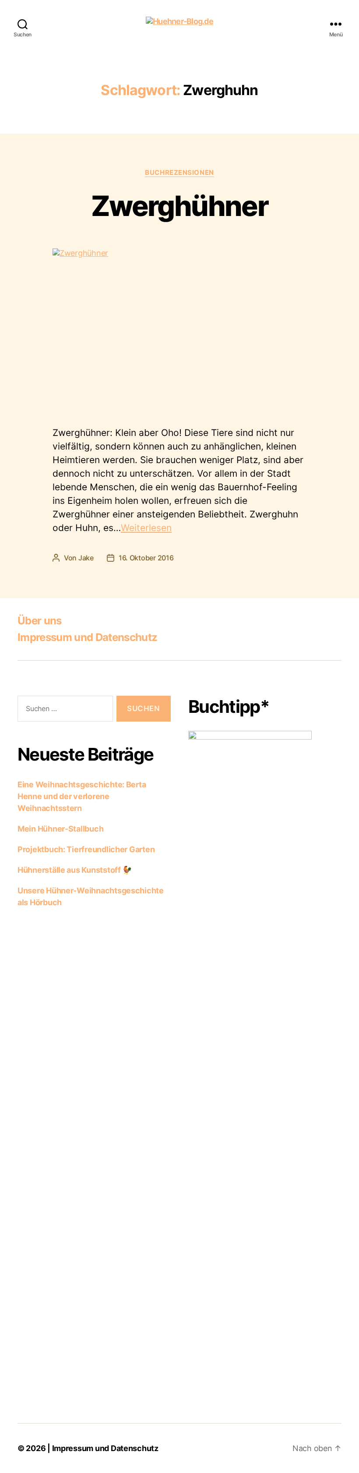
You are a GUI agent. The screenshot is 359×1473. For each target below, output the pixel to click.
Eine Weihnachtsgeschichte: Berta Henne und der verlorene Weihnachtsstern (82, 796)
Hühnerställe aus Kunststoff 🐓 (75, 870)
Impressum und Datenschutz (87, 637)
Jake (86, 557)
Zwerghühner (179, 206)
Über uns (40, 620)
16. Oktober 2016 (146, 557)
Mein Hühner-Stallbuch (60, 828)
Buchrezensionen (179, 173)
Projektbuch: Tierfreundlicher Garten (86, 849)
